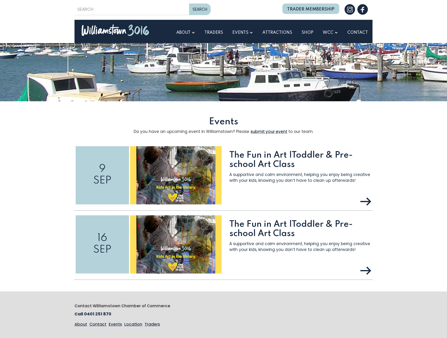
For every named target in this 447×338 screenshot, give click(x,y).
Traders (152, 324)
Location (133, 324)
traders (213, 32)
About (80, 324)
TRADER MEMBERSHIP (311, 9)
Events (115, 324)
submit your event (269, 131)
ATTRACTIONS (277, 32)
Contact (357, 32)
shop (307, 32)
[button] (186, 33)
